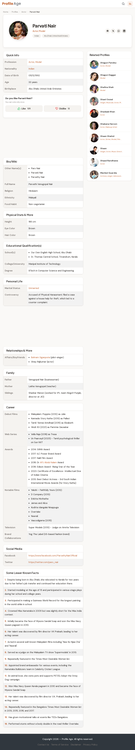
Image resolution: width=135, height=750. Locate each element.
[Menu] (130, 4)
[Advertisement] (43, 137)
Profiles (15, 12)
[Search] (123, 3)
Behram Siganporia (40, 357)
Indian (31, 68)
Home (5, 12)
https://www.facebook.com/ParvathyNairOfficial (53, 555)
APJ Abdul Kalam (48, 462)
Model (38, 62)
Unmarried (34, 288)
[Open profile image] (18, 30)
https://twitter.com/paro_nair (43, 562)
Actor (23, 12)
